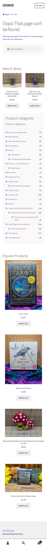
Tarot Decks (13, 233)
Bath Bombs (13, 137)
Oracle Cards (13, 195)
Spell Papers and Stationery (19, 224)
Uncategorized (14, 237)
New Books (15, 154)
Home (7, 14)
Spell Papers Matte (18, 229)
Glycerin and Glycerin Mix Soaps (23, 212)
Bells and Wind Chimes (17, 141)
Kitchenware (13, 181)
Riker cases (15, 168)
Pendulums (12, 199)
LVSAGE (8, 5)
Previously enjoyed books (21, 159)
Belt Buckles (13, 146)
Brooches (12, 172)
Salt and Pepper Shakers (20, 186)
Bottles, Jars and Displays (18, 163)
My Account (8, 543)
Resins (11, 204)
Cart (36, 541)
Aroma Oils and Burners (17, 132)
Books (10, 150)
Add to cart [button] (12, 105)
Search (23, 543)
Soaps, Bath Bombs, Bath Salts (20, 208)
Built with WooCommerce (13, 534)
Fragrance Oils (14, 177)
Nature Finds (13, 190)
